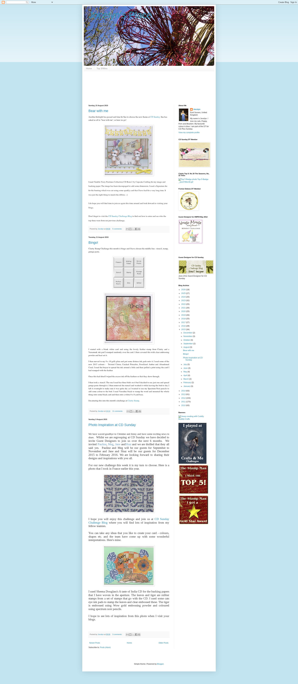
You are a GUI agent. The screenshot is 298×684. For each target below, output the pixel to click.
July (185, 364)
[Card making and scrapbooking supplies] (194, 419)
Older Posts (163, 643)
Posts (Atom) (105, 647)
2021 (183, 308)
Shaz (129, 444)
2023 (183, 300)
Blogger (160, 664)
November (188, 336)
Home (89, 68)
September (188, 344)
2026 (183, 290)
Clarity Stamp (133, 400)
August (186, 347)
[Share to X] (133, 229)
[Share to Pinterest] (139, 229)
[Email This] (127, 229)
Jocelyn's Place (120, 15)
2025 (183, 293)
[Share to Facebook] (136, 229)
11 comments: (117, 411)
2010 (183, 405)
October (187, 340)
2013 (183, 394)
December (188, 333)
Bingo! (93, 242)
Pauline (102, 444)
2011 (183, 402)
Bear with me (98, 111)
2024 (183, 297)
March (186, 379)
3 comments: (117, 634)
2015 (183, 329)
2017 (183, 322)
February (187, 382)
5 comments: (117, 229)
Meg (110, 444)
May (185, 372)
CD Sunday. (155, 116)
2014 (183, 391)
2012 (183, 398)
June (185, 368)
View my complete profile (189, 132)
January (187, 386)
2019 (183, 315)
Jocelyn (196, 109)
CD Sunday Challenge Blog (120, 216)
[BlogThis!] (130, 229)
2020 (183, 311)
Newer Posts (94, 643)
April (185, 375)
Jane (117, 444)
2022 (183, 304)
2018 (183, 319)
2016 (183, 326)
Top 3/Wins (102, 68)
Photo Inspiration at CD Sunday (112, 425)
